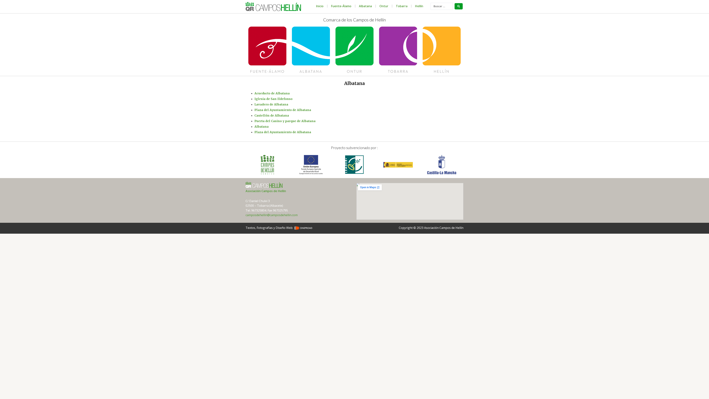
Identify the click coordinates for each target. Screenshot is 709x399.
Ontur (383, 6)
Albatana (365, 6)
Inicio (319, 6)
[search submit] (459, 6)
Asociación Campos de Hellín (266, 191)
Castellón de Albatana (271, 115)
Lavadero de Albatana (271, 104)
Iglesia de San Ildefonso (273, 99)
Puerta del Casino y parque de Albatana (285, 121)
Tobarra (401, 6)
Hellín (419, 6)
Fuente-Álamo (341, 6)
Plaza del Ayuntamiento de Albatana (282, 110)
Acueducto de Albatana (272, 93)
